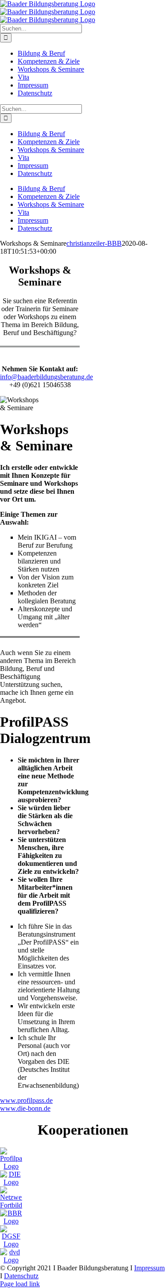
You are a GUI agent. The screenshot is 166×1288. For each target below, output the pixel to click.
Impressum (149, 1268)
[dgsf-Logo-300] (11, 1244)
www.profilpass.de (26, 1100)
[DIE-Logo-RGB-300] (11, 1182)
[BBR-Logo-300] (11, 1221)
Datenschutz (21, 1276)
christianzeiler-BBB (94, 243)
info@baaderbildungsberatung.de (46, 377)
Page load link (20, 1284)
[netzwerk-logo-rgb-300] (11, 1205)
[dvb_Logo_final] (11, 1260)
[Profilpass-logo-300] (11, 1166)
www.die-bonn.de (25, 1108)
